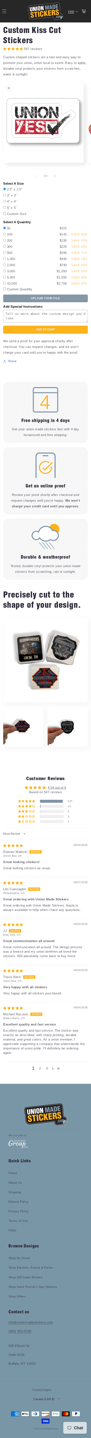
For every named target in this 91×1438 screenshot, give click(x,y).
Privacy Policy (18, 1211)
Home (12, 1173)
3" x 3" (12, 195)
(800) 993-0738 (19, 1331)
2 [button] (40, 1068)
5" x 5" (12, 207)
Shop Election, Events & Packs (30, 1267)
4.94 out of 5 (57, 787)
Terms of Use (18, 1220)
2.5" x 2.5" (14, 189)
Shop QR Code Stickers (25, 1277)
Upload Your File (45, 298)
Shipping (14, 1192)
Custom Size (16, 214)
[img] (13, 845)
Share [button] (12, 361)
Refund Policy (18, 1201)
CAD (71, 11)
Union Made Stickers (49, 1429)
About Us (15, 1182)
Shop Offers (17, 1296)
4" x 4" (12, 201)
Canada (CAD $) (44, 1399)
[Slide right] (54, 176)
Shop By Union (19, 1258)
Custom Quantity (19, 289)
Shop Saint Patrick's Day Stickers (32, 1287)
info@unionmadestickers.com (30, 1322)
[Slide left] (36, 176)
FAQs (12, 1230)
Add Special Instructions (23, 306)
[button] (27, 801)
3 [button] (47, 1068)
